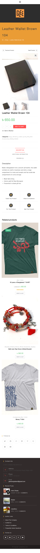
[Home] (2, 40)
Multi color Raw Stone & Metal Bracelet (20, 349)
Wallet (13, 500)
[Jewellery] (6, 510)
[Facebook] (10, 441)
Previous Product (9, 50)
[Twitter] (4, 441)
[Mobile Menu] (20, 2)
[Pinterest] (27, 441)
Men (28, 136)
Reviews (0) (20, 158)
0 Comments (24, 493)
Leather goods (22, 136)
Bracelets (7, 346)
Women (17, 346)
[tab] (20, 150)
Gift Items (15, 136)
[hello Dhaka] (6, 491)
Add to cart (19, 126)
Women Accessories (25, 346)
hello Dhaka (14, 490)
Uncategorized (16, 417)
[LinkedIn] (21, 441)
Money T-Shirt (20, 419)
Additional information (20, 154)
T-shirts (21, 280)
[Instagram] (16, 441)
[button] (7, 131)
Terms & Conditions (10, 525)
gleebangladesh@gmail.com (17, 481)
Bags (10, 136)
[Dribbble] (33, 441)
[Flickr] (4, 446)
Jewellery (33, 346)
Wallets (12, 139)
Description (20, 150)
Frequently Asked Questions (13, 528)
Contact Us (8, 522)
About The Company (11, 520)
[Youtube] (10, 446)
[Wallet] (6, 501)
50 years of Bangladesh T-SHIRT (20, 282)
